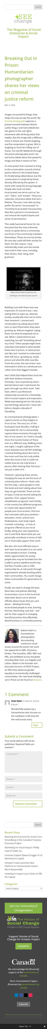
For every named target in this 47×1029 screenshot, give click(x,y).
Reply (35, 725)
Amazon (38, 679)
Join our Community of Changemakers (23, 908)
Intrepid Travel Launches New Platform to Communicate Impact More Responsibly (21, 866)
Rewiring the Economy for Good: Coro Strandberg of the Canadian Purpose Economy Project (23, 840)
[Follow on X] (26, 995)
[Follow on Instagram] (30, 995)
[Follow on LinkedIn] (16, 995)
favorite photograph (15, 121)
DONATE (23, 946)
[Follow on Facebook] (21, 995)
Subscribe (23, 1004)
